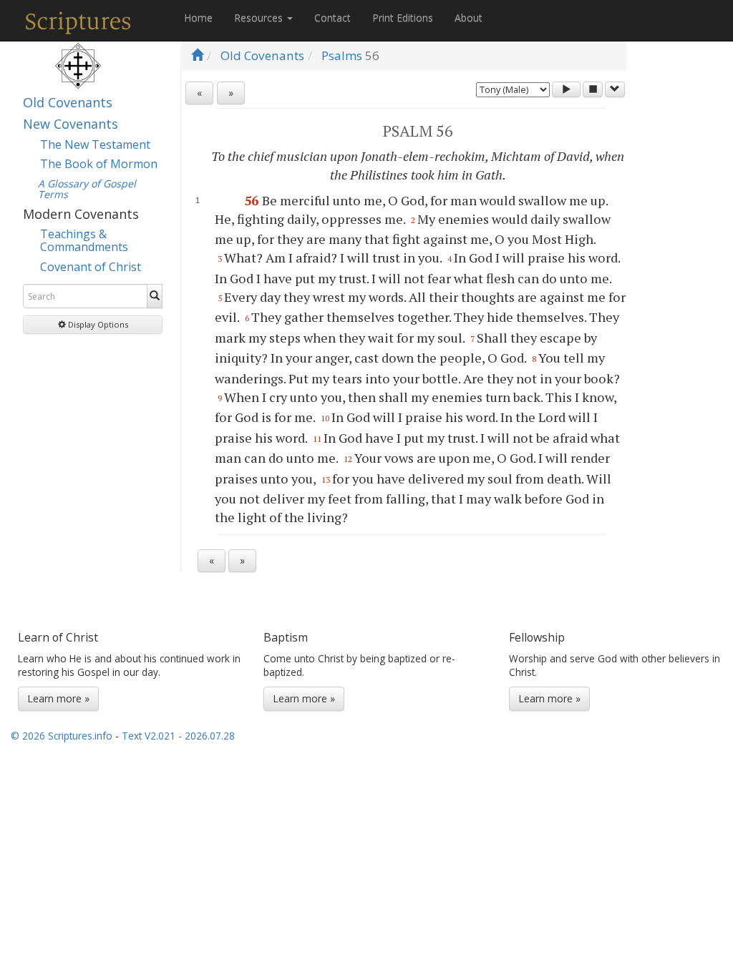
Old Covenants (67, 102)
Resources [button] (260, 17)
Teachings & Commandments (84, 240)
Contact (332, 17)
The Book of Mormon (98, 164)
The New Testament (95, 144)
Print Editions (402, 17)
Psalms (341, 55)
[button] (93, 324)
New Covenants (70, 123)
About (468, 17)
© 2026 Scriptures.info (61, 735)
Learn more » (58, 698)
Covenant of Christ (90, 267)
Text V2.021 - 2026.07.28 (178, 735)
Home (198, 17)
